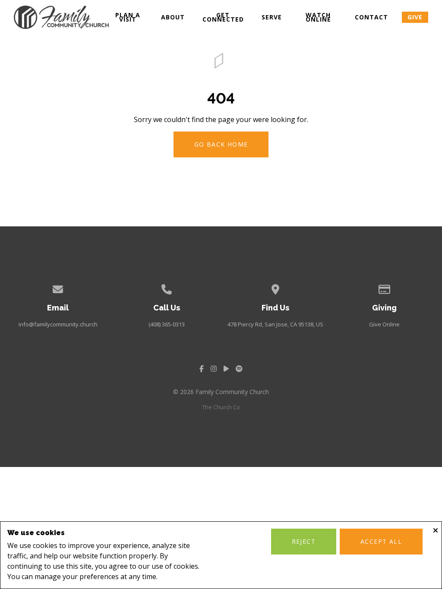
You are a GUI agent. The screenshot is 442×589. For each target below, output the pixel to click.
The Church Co (221, 407)
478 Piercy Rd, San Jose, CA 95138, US (275, 324)
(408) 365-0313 (166, 324)
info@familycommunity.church (58, 324)
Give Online (384, 324)
